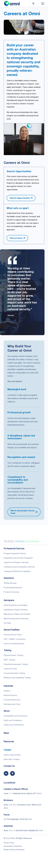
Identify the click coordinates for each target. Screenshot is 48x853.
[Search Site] (33, 3)
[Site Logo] (12, 3)
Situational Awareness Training (16, 664)
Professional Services (14, 548)
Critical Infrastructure (12, 700)
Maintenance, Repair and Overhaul (17, 614)
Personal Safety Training (13, 655)
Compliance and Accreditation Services (19, 567)
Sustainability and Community (15, 716)
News (6, 733)
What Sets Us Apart (12, 759)
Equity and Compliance (13, 720)
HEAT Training (9, 660)
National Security (10, 695)
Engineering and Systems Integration (18, 558)
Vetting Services (10, 583)
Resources (9, 741)
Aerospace (9, 600)
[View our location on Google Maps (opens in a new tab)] (12, 773)
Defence (7, 691)
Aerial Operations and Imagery (15, 605)
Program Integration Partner (15, 553)
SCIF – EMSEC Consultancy (15, 639)
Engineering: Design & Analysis (16, 609)
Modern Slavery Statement (14, 850)
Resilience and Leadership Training (17, 678)
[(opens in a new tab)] (6, 773)
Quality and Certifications (14, 725)
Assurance (9, 578)
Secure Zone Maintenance (14, 643)
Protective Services (11, 592)
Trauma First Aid (10, 669)
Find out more (16, 238)
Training (7, 650)
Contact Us (9, 766)
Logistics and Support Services (16, 562)
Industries (8, 685)
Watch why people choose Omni (22, 511)
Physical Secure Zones (13, 634)
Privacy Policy (9, 843)
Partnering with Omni (12, 704)
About (7, 711)
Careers (7, 749)
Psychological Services (13, 587)
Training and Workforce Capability (17, 571)
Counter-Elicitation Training (14, 673)
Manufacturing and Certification (16, 618)
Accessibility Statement (13, 846)
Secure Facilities (11, 629)
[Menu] (40, 3)
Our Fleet (7, 623)
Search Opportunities (20, 198)
